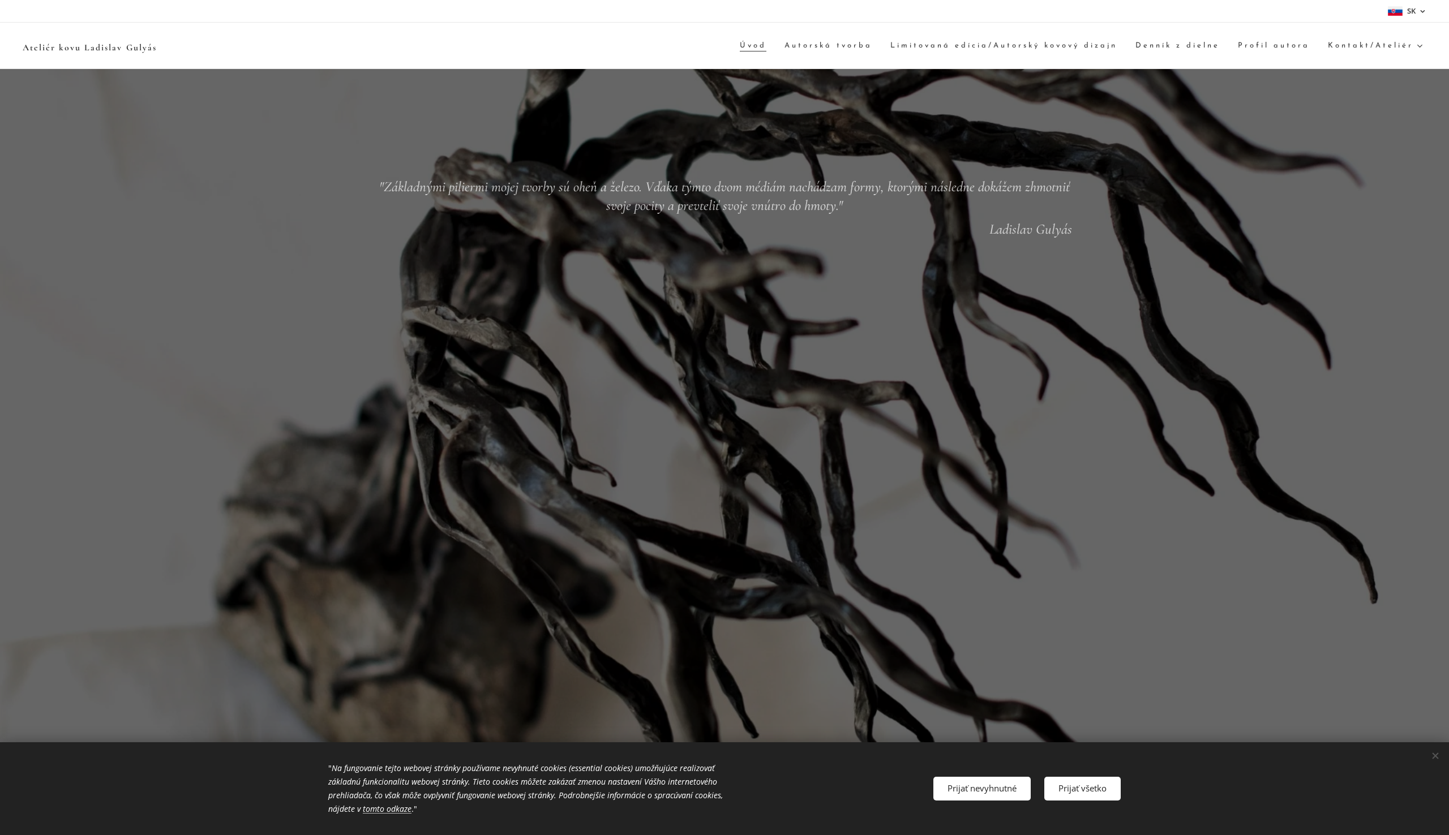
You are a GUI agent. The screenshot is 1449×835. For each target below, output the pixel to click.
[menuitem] (756, 46)
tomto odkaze (387, 808)
